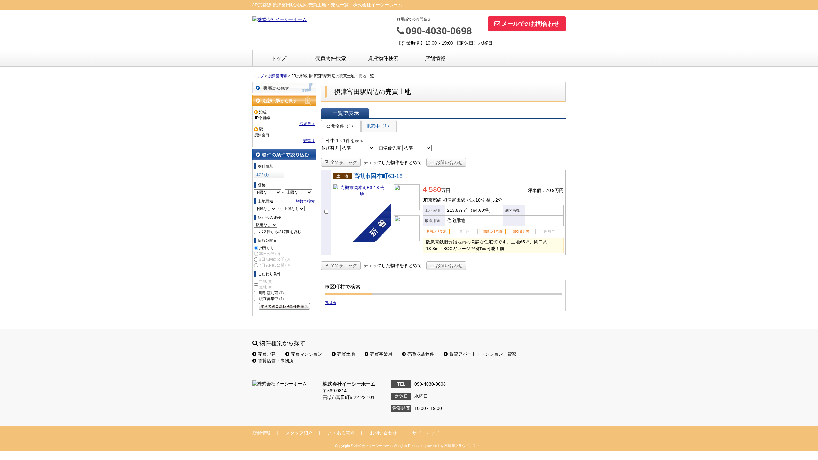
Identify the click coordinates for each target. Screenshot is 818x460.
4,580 (432, 189)
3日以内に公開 (274, 259)
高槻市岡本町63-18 (378, 176)
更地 (265, 287)
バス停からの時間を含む (280, 231)
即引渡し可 (271, 293)
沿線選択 (307, 123)
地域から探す (284, 87)
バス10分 (476, 200)
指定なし (266, 248)
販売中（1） (379, 125)
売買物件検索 (330, 58)
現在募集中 (271, 298)
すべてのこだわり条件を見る (284, 306)
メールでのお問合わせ (530, 23)
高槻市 (330, 303)
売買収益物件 (420, 353)
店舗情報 (435, 58)
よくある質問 (341, 432)
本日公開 (269, 253)
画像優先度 (390, 147)
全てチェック (343, 162)
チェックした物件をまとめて (393, 162)
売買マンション (306, 353)
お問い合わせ (449, 162)
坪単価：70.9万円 (546, 190)
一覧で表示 (345, 113)
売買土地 (346, 353)
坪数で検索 (305, 201)
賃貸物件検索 (383, 58)
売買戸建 (267, 353)
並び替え (330, 147)
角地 (265, 281)
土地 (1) (262, 174)
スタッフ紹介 (299, 432)
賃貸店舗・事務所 (276, 360)
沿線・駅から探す (284, 100)
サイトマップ (425, 432)
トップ (278, 58)
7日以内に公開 (274, 265)
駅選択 (309, 141)
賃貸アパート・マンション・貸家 (482, 353)
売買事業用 (381, 353)
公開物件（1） (341, 125)
